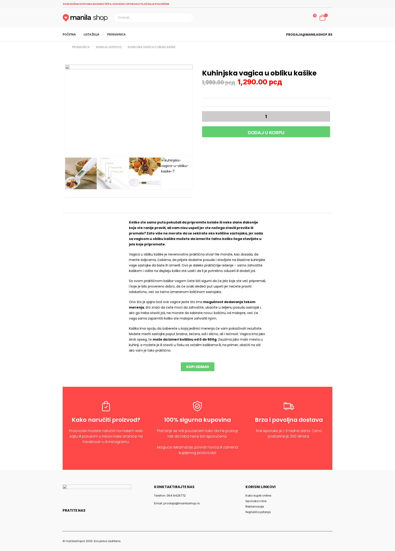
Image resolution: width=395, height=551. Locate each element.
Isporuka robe (256, 501)
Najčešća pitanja (258, 512)
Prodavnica (116, 34)
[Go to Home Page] (64, 47)
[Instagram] (329, 4)
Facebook (67, 521)
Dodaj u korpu (266, 132)
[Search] (187, 17)
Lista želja (91, 34)
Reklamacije (255, 506)
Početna (69, 34)
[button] (197, 366)
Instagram (77, 521)
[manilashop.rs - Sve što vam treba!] (85, 18)
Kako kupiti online (258, 495)
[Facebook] (322, 4)
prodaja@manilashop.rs (309, 34)
